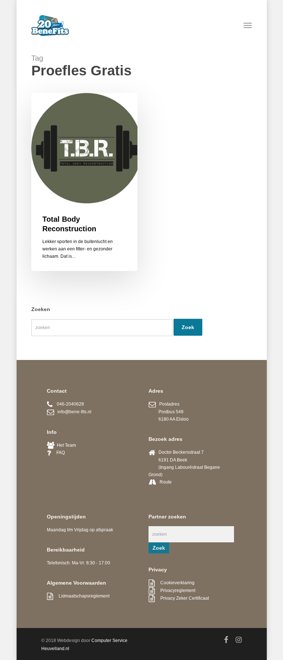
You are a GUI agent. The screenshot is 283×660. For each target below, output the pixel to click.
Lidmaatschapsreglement (81, 596)
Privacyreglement (175, 590)
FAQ (58, 452)
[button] (248, 25)
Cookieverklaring (175, 582)
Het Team (65, 445)
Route (166, 482)
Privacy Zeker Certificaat (182, 598)
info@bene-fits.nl (72, 411)
